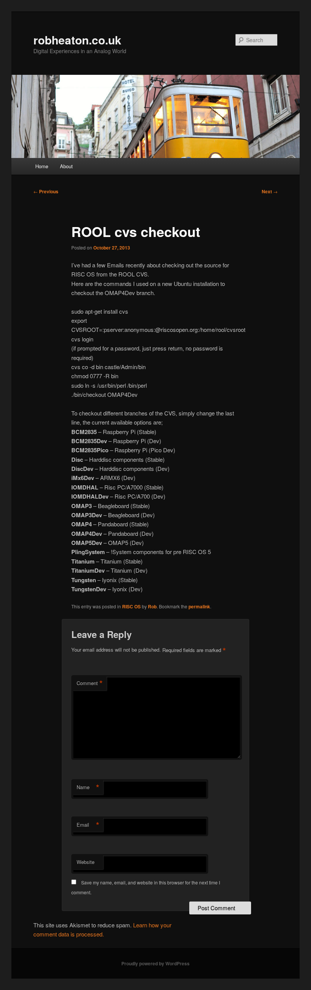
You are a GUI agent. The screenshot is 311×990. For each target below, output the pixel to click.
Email (88, 825)
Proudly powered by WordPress (155, 963)
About (66, 166)
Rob (152, 606)
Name (88, 787)
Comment (90, 683)
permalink (199, 606)
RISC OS (131, 606)
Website (85, 861)
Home (41, 166)
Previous (45, 191)
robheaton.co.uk (77, 40)
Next (270, 191)
